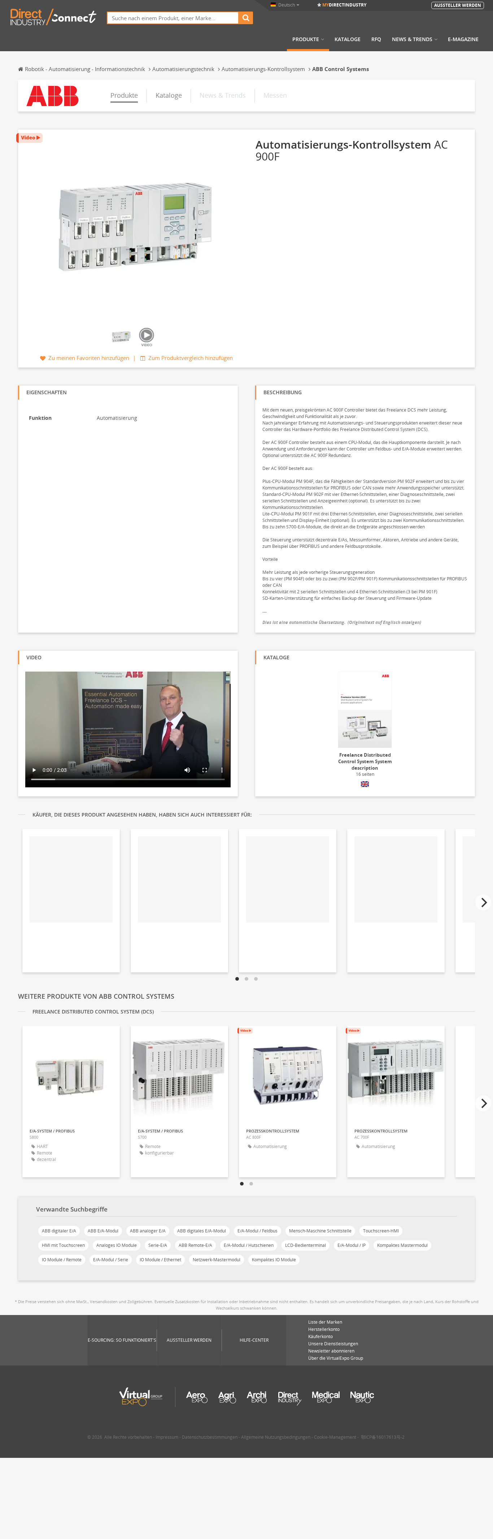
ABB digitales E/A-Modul (201, 1231)
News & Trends (412, 39)
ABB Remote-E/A (195, 1245)
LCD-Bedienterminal (305, 1245)
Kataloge (348, 39)
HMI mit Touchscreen (63, 1245)
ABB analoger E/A (148, 1231)
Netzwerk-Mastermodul (216, 1260)
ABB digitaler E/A (59, 1231)
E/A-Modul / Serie (110, 1260)
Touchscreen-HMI (381, 1231)
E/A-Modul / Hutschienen (249, 1245)
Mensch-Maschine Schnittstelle (320, 1231)
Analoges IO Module (116, 1245)
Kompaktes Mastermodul (402, 1245)
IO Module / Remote (62, 1260)
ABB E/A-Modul (103, 1231)
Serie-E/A (157, 1245)
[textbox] (173, 18)
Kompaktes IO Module (274, 1260)
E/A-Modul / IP (351, 1245)
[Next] (483, 902)
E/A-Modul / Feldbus (257, 1231)
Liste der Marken (325, 1322)
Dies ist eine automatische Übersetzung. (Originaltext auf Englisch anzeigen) (341, 622)
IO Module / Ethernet (160, 1260)
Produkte (305, 39)
